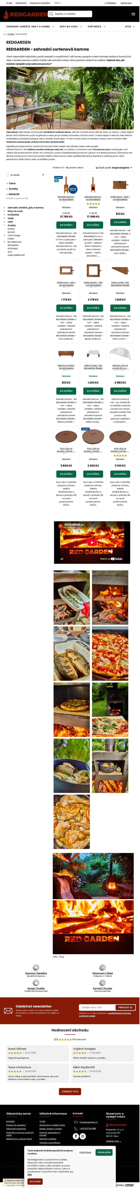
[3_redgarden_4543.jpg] (72, 653)
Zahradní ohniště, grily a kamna (25, 207)
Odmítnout (85, 1152)
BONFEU (11, 229)
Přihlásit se (125, 1007)
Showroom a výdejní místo (52, 1125)
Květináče (13, 214)
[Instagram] (83, 1136)
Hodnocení (21, 3)
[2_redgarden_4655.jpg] (110, 765)
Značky (12, 225)
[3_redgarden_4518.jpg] (110, 597)
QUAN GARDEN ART (16, 255)
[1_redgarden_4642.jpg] (72, 765)
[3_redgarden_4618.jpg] (110, 653)
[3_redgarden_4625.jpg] (72, 709)
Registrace (126, 3)
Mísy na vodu (15, 211)
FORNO (11, 238)
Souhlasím (104, 1152)
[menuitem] (30, 26)
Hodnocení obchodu (70, 1030)
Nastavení (35, 1181)
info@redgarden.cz (89, 1122)
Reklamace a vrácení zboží (19, 1139)
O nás (9, 3)
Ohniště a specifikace (50, 1143)
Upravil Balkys (118, 1185)
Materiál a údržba (48, 1139)
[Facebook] (76, 1136)
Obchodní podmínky (16, 1129)
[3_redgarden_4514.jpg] (72, 597)
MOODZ (11, 232)
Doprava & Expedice (40, 3)
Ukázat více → (113, 1141)
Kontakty (10, 1121)
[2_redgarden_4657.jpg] (72, 821)
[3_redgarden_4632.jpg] (110, 709)
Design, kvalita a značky (51, 1129)
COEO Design (14, 235)
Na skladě (27, 175)
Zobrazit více (70, 1091)
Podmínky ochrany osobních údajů (20, 1134)
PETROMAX (13, 248)
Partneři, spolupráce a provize (50, 1134)
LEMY (10, 221)
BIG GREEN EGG (14, 242)
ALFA (10, 252)
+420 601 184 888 (88, 1128)
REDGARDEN (13, 245)
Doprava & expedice (16, 1125)
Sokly (11, 218)
